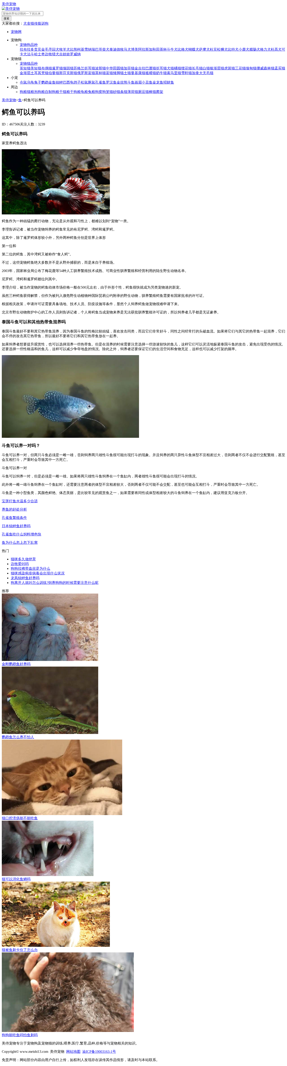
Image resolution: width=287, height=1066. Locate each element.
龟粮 (84, 92)
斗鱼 (131, 82)
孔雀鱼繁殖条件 (14, 518)
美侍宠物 (9, 4)
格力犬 (265, 49)
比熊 (73, 49)
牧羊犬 (64, 49)
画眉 (138, 82)
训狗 (44, 23)
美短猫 (35, 68)
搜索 (6, 18)
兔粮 (91, 92)
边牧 (48, 54)
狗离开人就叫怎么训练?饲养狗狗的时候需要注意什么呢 (54, 583)
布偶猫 (46, 68)
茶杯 (163, 49)
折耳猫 (161, 68)
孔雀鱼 (100, 82)
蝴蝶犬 (193, 49)
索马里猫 (174, 73)
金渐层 (25, 73)
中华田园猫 (115, 68)
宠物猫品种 (29, 63)
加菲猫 (129, 68)
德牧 (120, 49)
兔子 (37, 82)
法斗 (30, 54)
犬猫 (170, 68)
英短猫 (25, 68)
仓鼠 (23, 82)
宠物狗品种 (29, 45)
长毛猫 (197, 68)
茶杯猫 (100, 73)
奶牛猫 (161, 73)
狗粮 (23, 92)
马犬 (127, 49)
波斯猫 (100, 68)
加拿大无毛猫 (202, 73)
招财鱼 (168, 82)
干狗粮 (75, 92)
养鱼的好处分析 (14, 509)
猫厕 (138, 92)
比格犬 (183, 49)
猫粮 (30, 92)
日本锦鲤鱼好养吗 (16, 526)
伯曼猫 (53, 73)
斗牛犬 (172, 49)
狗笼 (105, 92)
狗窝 (98, 92)
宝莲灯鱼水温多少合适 (20, 501)
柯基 (80, 49)
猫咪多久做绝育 (23, 559)
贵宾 (37, 49)
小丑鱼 (147, 82)
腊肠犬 (254, 49)
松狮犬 (222, 49)
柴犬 (105, 49)
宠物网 (16, 32)
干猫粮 (64, 92)
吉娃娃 (64, 54)
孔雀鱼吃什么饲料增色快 (21, 534)
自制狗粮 (52, 92)
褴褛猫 (150, 73)
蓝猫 (109, 73)
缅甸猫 (251, 68)
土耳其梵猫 (39, 73)
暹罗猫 (57, 68)
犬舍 (26, 23)
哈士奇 (39, 54)
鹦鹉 (44, 82)
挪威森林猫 (265, 68)
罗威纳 (75, 54)
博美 (134, 49)
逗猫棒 (147, 92)
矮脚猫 (118, 73)
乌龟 (30, 82)
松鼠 (84, 82)
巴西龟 (68, 82)
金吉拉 (140, 68)
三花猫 (240, 68)
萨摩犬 (204, 49)
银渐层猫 (217, 68)
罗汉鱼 (111, 82)
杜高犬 (276, 49)
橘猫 (177, 68)
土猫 (127, 73)
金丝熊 (122, 82)
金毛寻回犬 (50, 49)
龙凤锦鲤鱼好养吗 (25, 578)
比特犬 (233, 49)
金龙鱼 (157, 82)
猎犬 (55, 54)
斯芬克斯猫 (68, 73)
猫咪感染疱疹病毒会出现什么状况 (38, 573)
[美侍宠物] (11, 9)
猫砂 (113, 92)
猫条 (120, 92)
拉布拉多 (27, 49)
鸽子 (77, 82)
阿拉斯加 (145, 49)
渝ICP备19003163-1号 (99, 1051)
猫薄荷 (129, 92)
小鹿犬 (244, 49)
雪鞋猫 (186, 73)
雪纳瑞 (89, 49)
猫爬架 (157, 92)
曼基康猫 (138, 73)
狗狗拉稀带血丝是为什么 (30, 568)
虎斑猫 (229, 68)
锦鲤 (59, 82)
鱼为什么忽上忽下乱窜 (20, 542)
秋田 (156, 49)
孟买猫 (279, 68)
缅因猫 (68, 68)
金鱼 (52, 82)
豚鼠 (91, 82)
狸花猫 (186, 68)
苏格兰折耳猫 (84, 68)
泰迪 (113, 49)
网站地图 (73, 1051)
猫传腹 (35, 23)
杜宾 (213, 49)
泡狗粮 (39, 92)
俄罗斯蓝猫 (86, 73)
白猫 (206, 68)
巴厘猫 (150, 68)
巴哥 (98, 49)
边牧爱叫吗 (20, 564)
